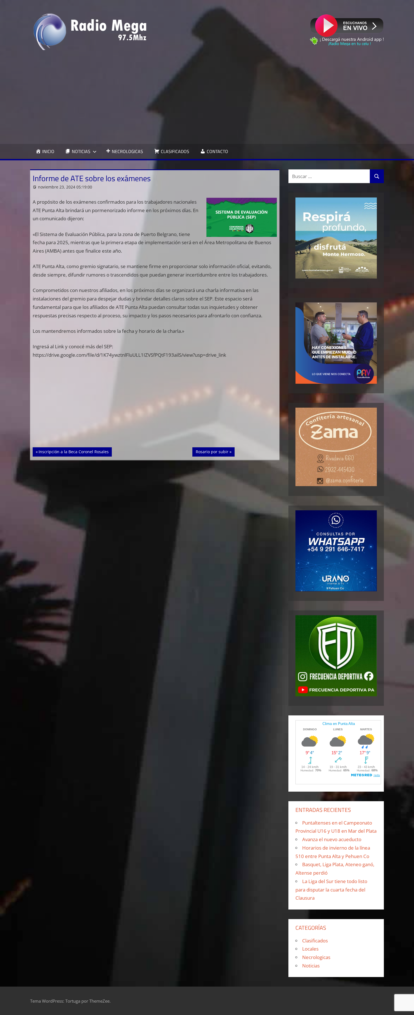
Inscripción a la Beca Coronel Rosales (73, 451)
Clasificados (315, 940)
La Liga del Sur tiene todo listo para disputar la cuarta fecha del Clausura (331, 889)
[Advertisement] (207, 97)
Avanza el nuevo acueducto (331, 839)
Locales (310, 949)
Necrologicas (316, 957)
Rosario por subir (212, 451)
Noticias (311, 965)
